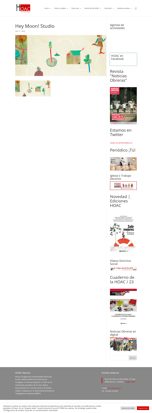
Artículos (108, 8)
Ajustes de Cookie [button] (128, 408)
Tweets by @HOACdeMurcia (121, 143)
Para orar (75, 8)
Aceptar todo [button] (143, 408)
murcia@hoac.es (114, 388)
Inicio (47, 8)
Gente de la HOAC (92, 8)
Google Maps (130, 382)
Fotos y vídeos (60, 8)
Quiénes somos (123, 8)
